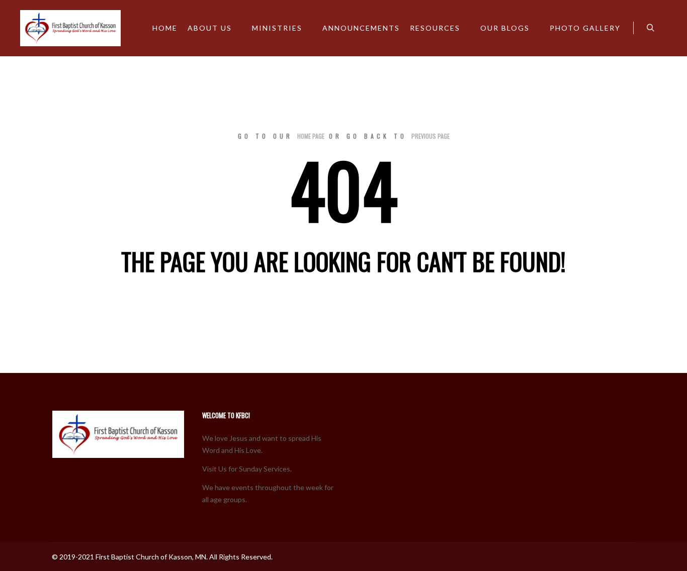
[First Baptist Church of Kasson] (70, 28)
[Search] (650, 28)
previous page (430, 136)
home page (310, 136)
